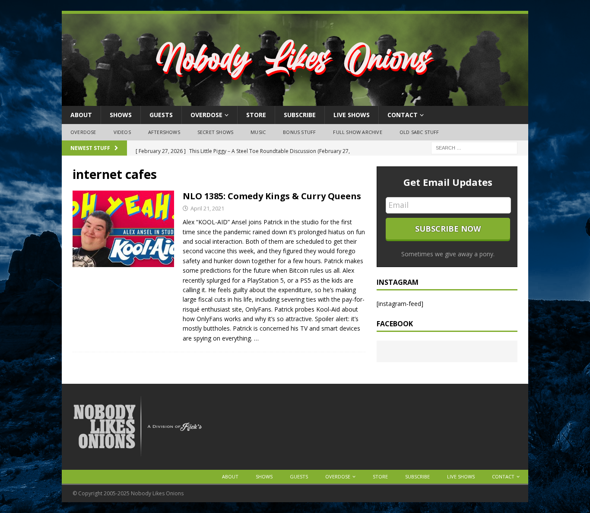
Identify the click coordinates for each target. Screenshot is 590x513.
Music (258, 132)
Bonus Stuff (299, 132)
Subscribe (300, 115)
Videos (122, 132)
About (81, 115)
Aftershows (164, 132)
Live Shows (351, 115)
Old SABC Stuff (419, 132)
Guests (161, 115)
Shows (121, 115)
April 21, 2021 (207, 208)
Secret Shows (215, 132)
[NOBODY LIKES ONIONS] (295, 101)
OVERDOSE (206, 115)
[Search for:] (474, 147)
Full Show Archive (357, 132)
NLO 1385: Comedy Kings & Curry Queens (272, 196)
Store (256, 115)
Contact (402, 115)
